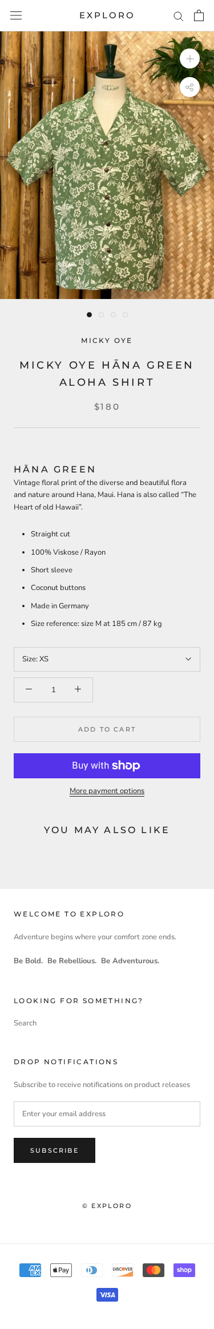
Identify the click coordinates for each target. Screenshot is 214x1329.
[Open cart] (199, 15)
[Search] (178, 16)
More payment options (107, 791)
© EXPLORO (107, 1206)
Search (25, 1023)
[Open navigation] (16, 15)
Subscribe (54, 1150)
